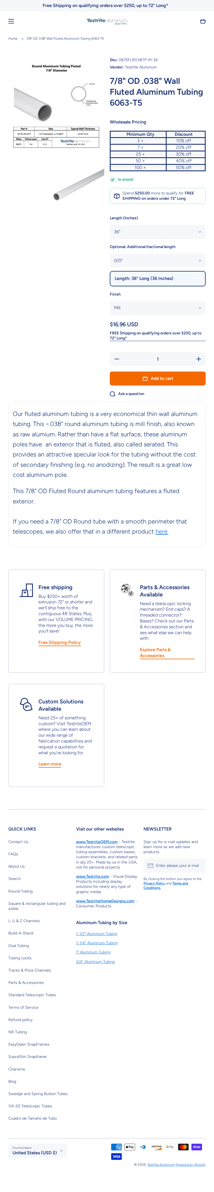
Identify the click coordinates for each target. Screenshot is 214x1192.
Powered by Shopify (191, 1165)
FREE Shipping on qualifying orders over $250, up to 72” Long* (155, 336)
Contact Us (18, 841)
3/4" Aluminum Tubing (95, 961)
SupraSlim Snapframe (27, 1056)
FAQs (13, 854)
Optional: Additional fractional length (143, 246)
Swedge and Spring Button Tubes (38, 1093)
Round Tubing (20, 891)
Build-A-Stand (20, 933)
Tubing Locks (19, 958)
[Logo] (107, 21)
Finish (115, 294)
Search (14, 878)
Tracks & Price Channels (29, 970)
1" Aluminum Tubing (93, 952)
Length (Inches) (124, 218)
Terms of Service (23, 1007)
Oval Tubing (18, 945)
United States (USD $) (35, 1152)
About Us (16, 866)
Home (13, 39)
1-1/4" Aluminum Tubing (97, 943)
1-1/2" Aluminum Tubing (96, 933)
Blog (12, 1081)
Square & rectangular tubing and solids (36, 906)
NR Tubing (17, 1032)
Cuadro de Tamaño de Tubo (32, 1118)
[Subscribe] (199, 866)
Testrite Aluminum (161, 1165)
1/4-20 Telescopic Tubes (30, 1106)
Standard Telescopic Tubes (32, 995)
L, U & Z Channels (24, 921)
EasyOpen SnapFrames (28, 1044)
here (161, 531)
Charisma (16, 1069)
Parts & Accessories (26, 982)
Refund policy (20, 1019)
